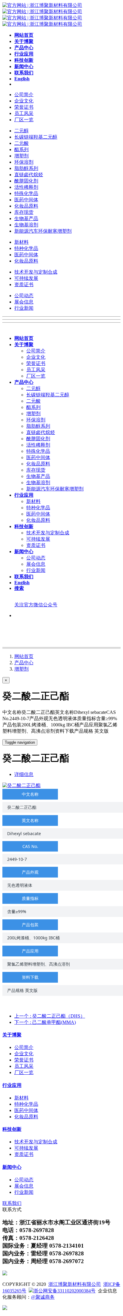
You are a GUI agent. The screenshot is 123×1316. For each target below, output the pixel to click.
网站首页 (23, 656)
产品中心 (23, 662)
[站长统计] (4, 1308)
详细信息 (23, 774)
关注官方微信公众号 (35, 604)
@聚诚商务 (43, 1297)
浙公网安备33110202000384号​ (64, 1290)
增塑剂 (21, 668)
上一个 (49, 1016)
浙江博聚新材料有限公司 (74, 1284)
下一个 (45, 1022)
